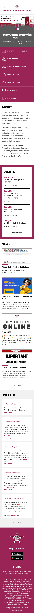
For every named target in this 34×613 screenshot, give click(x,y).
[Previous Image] (2, 25)
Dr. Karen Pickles (21, 604)
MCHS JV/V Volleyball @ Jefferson (14, 210)
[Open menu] (4, 7)
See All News (17, 385)
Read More (7, 436)
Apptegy (20, 610)
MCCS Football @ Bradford (15, 223)
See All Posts (17, 523)
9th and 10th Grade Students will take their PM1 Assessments (13, 195)
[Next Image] (31, 25)
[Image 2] (18, 29)
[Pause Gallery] (17, 25)
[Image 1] (16, 29)
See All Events (17, 233)
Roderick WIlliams (19, 600)
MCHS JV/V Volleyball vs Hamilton (14, 180)
